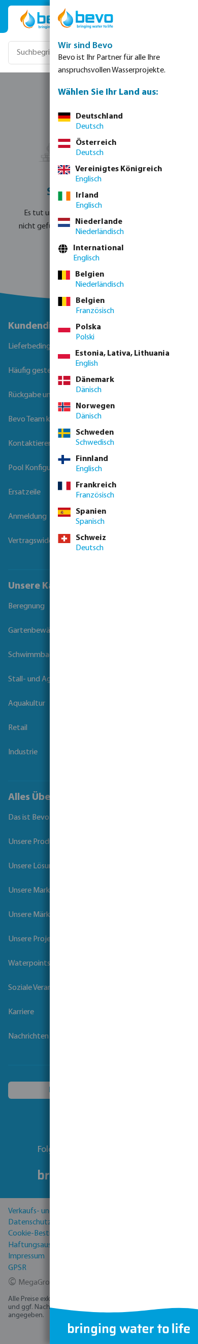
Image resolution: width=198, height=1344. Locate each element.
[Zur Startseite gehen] (46, 19)
